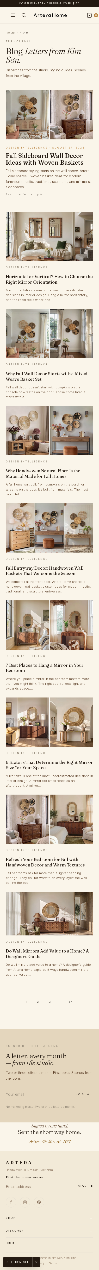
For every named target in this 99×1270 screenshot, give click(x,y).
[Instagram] (25, 1202)
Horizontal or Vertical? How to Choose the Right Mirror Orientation (49, 279)
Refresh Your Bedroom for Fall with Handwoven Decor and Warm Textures (45, 862)
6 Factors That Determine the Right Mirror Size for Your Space (49, 765)
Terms (53, 1263)
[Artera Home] (49, 15)
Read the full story (22, 194)
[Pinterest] (39, 1202)
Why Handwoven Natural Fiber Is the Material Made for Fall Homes (43, 473)
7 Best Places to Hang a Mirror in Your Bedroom (45, 667)
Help (10, 1243)
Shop (10, 1218)
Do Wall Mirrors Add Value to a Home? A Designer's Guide (47, 953)
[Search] (24, 15)
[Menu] (13, 15)
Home (10, 33)
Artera (19, 1162)
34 (70, 1001)
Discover (15, 1230)
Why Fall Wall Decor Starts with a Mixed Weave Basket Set (46, 376)
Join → (83, 1094)
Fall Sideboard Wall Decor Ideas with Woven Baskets (44, 159)
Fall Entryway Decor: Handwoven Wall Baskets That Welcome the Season (45, 570)
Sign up (85, 1186)
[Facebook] (11, 1202)
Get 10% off (17, 1262)
